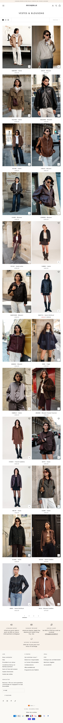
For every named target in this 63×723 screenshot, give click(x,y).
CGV (45, 657)
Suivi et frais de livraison (10, 669)
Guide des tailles (7, 674)
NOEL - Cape (46, 364)
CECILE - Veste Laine (17, 266)
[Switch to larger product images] (3, 20)
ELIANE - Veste (46, 510)
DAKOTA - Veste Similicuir (46, 315)
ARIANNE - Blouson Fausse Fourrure (46, 413)
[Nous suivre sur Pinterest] (11, 701)
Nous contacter (7, 657)
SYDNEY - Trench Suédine (17, 462)
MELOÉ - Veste (16, 510)
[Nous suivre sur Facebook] (3, 701)
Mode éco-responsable (32, 660)
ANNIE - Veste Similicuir (17, 608)
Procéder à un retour (8, 662)
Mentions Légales (49, 662)
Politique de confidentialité (52, 660)
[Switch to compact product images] (8, 20)
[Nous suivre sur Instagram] (7, 701)
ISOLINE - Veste (17, 168)
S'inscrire (8, 695)
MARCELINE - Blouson (17, 315)
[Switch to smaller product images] (5, 20)
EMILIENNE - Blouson (46, 119)
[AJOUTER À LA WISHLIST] (29, 27)
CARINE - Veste (46, 266)
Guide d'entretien (7, 671)
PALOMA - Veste (17, 119)
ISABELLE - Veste (17, 413)
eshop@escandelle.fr (51, 634)
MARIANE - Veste (17, 71)
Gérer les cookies (31, 712)
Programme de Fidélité (32, 670)
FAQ (3, 660)
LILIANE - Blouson (17, 217)
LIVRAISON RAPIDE (11, 628)
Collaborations (29, 665)
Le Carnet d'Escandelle (32, 662)
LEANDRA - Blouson (46, 217)
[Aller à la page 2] (38, 616)
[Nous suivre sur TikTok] (15, 701)
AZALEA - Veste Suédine (46, 559)
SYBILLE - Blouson (46, 168)
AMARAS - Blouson (16, 364)
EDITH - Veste (46, 462)
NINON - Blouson (46, 71)
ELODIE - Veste (16, 559)
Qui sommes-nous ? (31, 657)
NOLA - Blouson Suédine (46, 608)
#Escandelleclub (30, 667)
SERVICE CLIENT (51, 628)
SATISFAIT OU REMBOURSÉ (31, 642)
